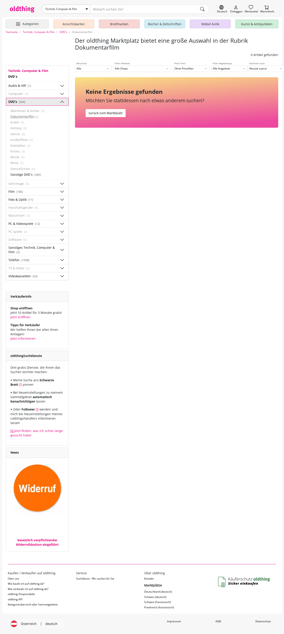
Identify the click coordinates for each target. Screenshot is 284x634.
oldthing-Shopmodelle (21, 594)
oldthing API (15, 599)
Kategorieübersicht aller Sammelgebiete (33, 604)
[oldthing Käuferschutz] (244, 582)
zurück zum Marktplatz (106, 113)
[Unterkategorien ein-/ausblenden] (62, 85)
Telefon (18, 260)
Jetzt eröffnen (20, 317)
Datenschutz (263, 621)
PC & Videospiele (24, 224)
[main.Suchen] (202, 9)
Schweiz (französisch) (157, 602)
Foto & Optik (20, 199)
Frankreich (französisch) (159, 607)
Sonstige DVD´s (25, 174)
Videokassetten (22, 276)
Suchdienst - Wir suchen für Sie (95, 578)
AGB (218, 621)
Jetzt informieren (23, 338)
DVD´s (16, 102)
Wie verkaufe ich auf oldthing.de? (28, 589)
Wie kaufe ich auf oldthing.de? (26, 584)
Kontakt (149, 578)
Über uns (13, 578)
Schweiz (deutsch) (155, 597)
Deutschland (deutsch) (158, 592)
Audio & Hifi (19, 85)
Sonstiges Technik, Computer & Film (31, 249)
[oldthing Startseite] (22, 9)
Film (15, 191)
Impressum (174, 621)
